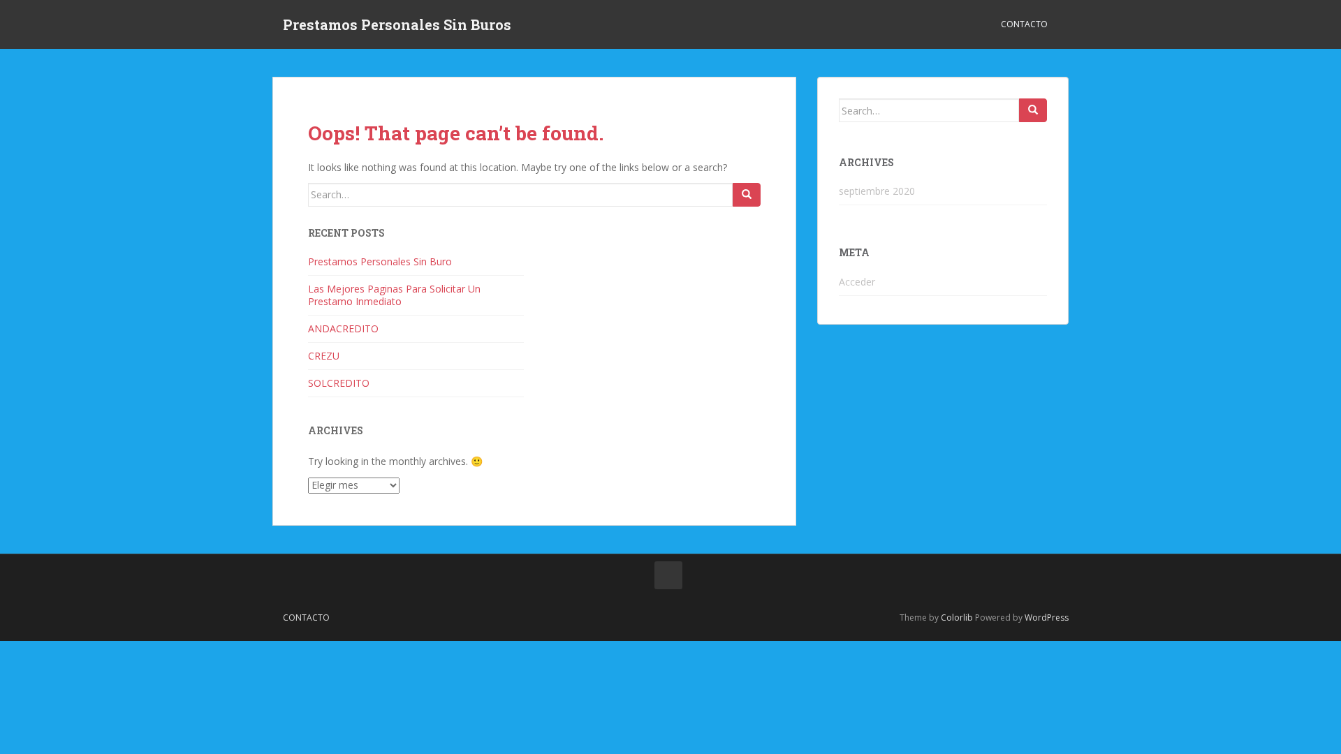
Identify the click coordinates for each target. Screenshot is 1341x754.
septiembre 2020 (877, 191)
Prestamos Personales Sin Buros (397, 24)
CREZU (323, 355)
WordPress (1047, 617)
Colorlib (957, 617)
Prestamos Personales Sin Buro (380, 261)
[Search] (747, 195)
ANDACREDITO (343, 328)
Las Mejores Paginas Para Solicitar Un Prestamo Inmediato (394, 295)
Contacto (1024, 24)
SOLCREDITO (338, 383)
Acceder (857, 281)
